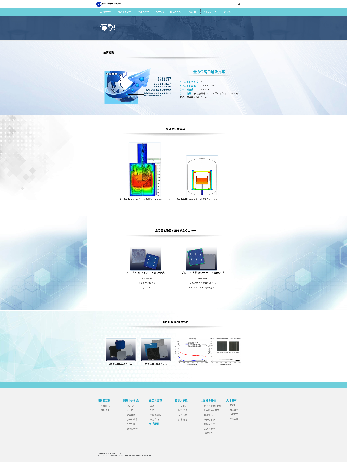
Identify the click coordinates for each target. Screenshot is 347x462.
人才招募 (231, 400)
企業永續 (192, 12)
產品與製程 (143, 12)
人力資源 (226, 12)
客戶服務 (160, 12)
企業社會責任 (208, 400)
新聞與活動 (105, 12)
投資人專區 (175, 12)
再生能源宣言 (209, 12)
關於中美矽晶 (124, 12)
